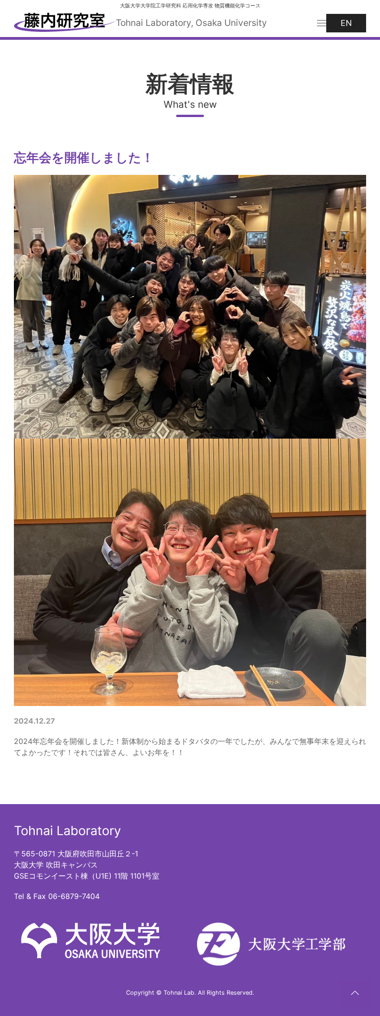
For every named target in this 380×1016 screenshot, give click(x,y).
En (346, 23)
